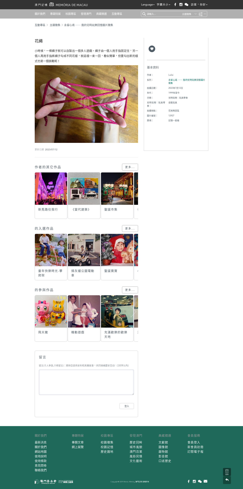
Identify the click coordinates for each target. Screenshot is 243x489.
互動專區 (117, 13)
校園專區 (70, 13)
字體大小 (163, 4)
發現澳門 (86, 13)
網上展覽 (78, 447)
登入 (126, 406)
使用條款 (41, 461)
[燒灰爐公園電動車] (84, 250)
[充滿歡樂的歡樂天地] (117, 311)
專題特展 (55, 13)
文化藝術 (136, 461)
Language (147, 4)
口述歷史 (165, 461)
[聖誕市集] (117, 188)
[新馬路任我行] (51, 188)
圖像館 (163, 447)
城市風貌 (136, 447)
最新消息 (41, 442)
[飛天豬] (51, 311)
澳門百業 (136, 451)
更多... (130, 167)
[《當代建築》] (84, 188)
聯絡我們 (41, 470)
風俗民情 (136, 456)
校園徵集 (107, 442)
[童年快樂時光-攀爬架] (51, 250)
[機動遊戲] (84, 311)
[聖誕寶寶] (117, 250)
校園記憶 (107, 447)
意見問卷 (41, 465)
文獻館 (163, 442)
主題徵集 (55, 25)
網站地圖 (41, 451)
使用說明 (41, 456)
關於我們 (40, 13)
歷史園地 (107, 451)
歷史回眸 (136, 442)
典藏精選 (101, 13)
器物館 (163, 451)
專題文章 (78, 442)
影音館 (163, 456)
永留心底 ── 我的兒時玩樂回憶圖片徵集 (88, 25)
